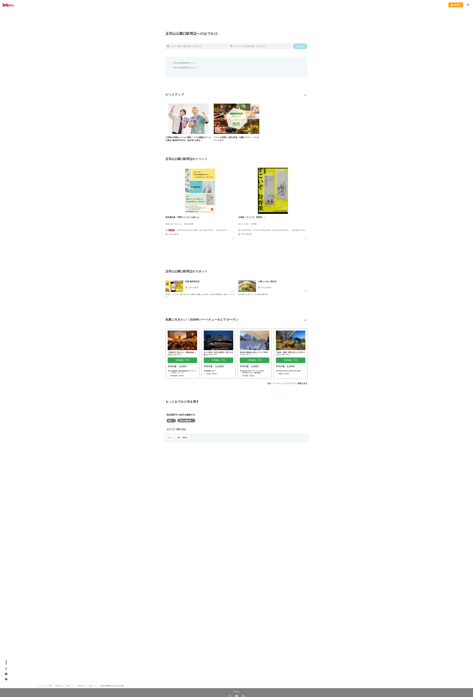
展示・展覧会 (182, 437)
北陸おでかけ (59, 686)
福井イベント (93, 686)
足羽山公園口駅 (185, 420)
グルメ (169, 437)
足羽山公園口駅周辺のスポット (185, 67)
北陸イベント (70, 686)
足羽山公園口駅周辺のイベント (185, 63)
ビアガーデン (291, 383)
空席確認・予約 (182, 360)
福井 (170, 420)
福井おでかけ (82, 686)
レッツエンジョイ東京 (45, 686)
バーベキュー (278, 383)
